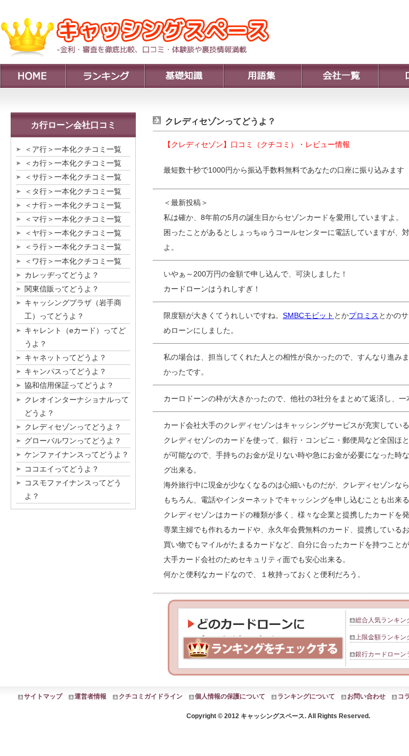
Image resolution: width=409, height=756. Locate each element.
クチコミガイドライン (151, 696)
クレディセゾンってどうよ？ (72, 426)
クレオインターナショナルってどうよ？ (76, 406)
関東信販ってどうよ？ (61, 288)
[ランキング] (105, 76)
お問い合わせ (366, 696)
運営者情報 (91, 696)
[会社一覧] (339, 76)
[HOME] (33, 76)
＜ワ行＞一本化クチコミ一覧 (72, 261)
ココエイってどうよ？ (61, 469)
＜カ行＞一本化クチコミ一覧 (72, 163)
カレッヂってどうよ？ (61, 275)
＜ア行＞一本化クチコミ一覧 (72, 149)
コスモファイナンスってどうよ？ (72, 489)
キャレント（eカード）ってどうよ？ (75, 337)
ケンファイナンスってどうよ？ (76, 454)
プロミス (364, 315)
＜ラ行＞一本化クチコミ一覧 (72, 246)
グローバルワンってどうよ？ (72, 440)
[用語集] (262, 76)
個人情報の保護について (230, 696)
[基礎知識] (183, 76)
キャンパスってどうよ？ (65, 371)
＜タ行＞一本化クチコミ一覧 (72, 191)
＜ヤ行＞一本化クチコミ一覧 (72, 233)
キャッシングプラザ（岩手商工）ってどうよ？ (72, 309)
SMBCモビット (308, 315)
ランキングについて (306, 696)
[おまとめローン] (138, 61)
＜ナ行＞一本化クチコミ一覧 (72, 205)
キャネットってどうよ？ (65, 357)
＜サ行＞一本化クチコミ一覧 (72, 177)
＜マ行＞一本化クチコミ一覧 (72, 219)
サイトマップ (43, 696)
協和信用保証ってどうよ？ (69, 385)
